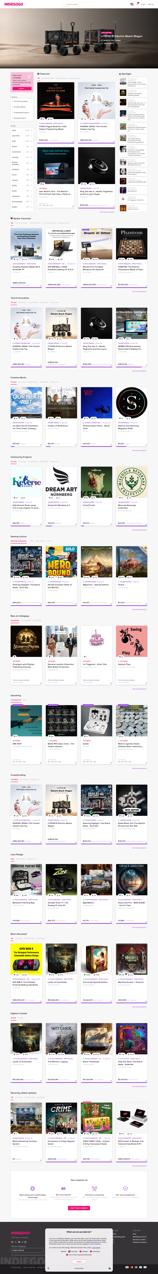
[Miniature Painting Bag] (26, 879)
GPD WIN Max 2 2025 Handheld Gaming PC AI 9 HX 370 (61, 269)
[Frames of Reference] (61, 402)
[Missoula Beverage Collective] (131, 482)
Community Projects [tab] (50, 223)
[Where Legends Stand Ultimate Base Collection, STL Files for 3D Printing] (131, 720)
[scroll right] (113, 78)
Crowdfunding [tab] (33, 302)
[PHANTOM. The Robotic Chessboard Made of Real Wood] (131, 243)
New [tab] (24, 700)
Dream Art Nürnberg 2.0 (59, 505)
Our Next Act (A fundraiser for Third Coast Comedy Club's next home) (25, 428)
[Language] (132, 4)
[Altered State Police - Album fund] (96, 402)
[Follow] (14, 657)
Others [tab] (49, 541)
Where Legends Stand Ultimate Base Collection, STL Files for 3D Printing (130, 746)
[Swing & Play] (131, 641)
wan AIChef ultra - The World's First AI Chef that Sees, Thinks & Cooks (54, 194)
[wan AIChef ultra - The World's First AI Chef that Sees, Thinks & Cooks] (55, 165)
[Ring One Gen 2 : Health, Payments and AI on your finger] (96, 165)
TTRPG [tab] (31, 541)
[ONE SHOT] (26, 720)
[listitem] (22, 130)
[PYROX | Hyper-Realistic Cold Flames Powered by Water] (55, 100)
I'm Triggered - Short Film (95, 664)
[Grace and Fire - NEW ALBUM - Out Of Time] (131, 879)
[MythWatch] (96, 879)
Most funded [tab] (24, 779)
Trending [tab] (14, 779)
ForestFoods (89, 505)
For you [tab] (14, 302)
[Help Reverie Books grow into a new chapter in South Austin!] (26, 482)
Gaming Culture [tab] (74, 78)
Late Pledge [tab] (44, 302)
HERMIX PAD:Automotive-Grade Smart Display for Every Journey (129, 349)
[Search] (66, 4)
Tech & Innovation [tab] (48, 78)
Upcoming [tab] (22, 302)
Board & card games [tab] (19, 541)
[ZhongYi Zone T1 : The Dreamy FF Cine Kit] (61, 879)
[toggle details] (74, 142)
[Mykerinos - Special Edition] (96, 561)
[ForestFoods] (96, 482)
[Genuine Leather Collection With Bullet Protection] (61, 641)
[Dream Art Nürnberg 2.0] (61, 482)
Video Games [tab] (40, 541)
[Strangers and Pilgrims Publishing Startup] (26, 641)
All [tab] (39, 78)
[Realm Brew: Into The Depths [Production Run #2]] (131, 800)
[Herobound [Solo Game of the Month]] (61, 561)
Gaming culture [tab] (63, 223)
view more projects (107, 212)
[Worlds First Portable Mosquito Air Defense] (96, 243)
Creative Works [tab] (61, 78)
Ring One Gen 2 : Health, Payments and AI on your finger (94, 349)
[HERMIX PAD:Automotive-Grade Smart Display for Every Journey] (131, 323)
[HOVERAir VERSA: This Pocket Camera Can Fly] (96, 100)
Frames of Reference (58, 425)
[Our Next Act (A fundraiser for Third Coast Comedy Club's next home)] (26, 402)
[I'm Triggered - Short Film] (96, 641)
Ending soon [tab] (54, 302)
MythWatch (88, 902)
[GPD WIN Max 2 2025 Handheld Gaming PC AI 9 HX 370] (61, 243)
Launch (21, 88)
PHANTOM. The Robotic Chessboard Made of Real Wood (130, 269)
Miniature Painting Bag (23, 902)
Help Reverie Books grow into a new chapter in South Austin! (26, 508)
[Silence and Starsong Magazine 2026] (131, 402)
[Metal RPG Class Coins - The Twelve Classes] (61, 720)
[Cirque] (131, 561)
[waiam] (96, 720)
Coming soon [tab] (16, 700)
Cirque (121, 584)
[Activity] (137, 4)
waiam (86, 743)
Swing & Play (124, 664)
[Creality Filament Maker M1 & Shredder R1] (26, 243)
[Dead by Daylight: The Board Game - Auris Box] (26, 561)
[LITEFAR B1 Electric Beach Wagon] (61, 323)
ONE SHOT (17, 743)
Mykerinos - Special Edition (96, 584)
